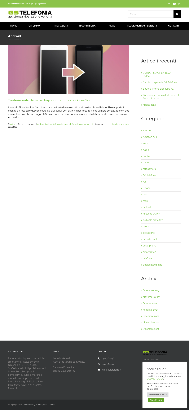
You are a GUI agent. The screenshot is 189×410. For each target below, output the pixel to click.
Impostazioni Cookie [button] (158, 395)
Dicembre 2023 (151, 290)
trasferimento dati (85, 124)
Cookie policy (42, 405)
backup (48, 124)
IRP (144, 194)
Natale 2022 (149, 104)
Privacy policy (29, 405)
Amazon (147, 130)
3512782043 (107, 364)
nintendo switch (151, 213)
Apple (146, 149)
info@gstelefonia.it (111, 369)
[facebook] (169, 4)
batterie (147, 162)
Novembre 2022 (151, 322)
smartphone (62, 124)
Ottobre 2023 (150, 303)
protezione (149, 232)
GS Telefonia (149, 175)
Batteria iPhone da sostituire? (158, 88)
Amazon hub (150, 137)
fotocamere (149, 169)
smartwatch (149, 252)
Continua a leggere (120, 124)
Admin (13, 124)
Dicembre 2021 (151, 328)
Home (10, 39)
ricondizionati (150, 239)
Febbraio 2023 (150, 309)
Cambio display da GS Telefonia (160, 82)
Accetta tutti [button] (156, 400)
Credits (52, 405)
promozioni (149, 226)
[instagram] (180, 4)
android (40, 124)
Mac (145, 200)
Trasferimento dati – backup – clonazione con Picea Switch (52, 100)
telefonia (72, 124)
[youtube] (174, 4)
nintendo (147, 207)
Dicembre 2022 (151, 316)
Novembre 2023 (152, 297)
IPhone (146, 188)
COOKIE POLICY (155, 379)
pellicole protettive (153, 220)
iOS (54, 124)
